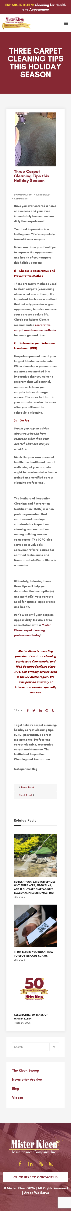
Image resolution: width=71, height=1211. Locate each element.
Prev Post (27, 787)
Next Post (25, 795)
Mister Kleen (24, 194)
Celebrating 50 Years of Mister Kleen (31, 1016)
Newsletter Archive (27, 1079)
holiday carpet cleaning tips (33, 730)
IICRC (18, 734)
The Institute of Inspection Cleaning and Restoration (32, 754)
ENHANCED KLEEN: (19, 5)
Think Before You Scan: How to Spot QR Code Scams (33, 953)
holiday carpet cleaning (39, 725)
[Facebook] (20, 1164)
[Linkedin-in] (30, 1164)
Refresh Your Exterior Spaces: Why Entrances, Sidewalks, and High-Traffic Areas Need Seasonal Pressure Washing (35, 887)
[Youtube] (40, 1164)
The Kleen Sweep (25, 1070)
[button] (66, 23)
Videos (17, 1098)
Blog (34, 769)
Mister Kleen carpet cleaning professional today (32, 630)
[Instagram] (51, 1164)
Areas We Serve (36, 1193)
